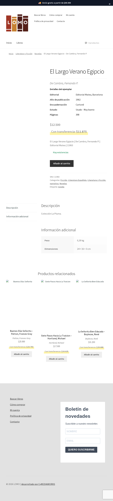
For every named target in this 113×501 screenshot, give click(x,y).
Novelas (38, 53)
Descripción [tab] (12, 207)
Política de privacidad (43, 21)
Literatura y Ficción (24, 53)
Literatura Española (77, 180)
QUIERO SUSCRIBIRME (81, 449)
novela (61, 186)
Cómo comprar (55, 15)
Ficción (63, 180)
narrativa (54, 183)
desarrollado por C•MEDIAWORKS (38, 484)
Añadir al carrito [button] (21, 354)
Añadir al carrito (61, 163)
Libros (19, 42)
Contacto (61, 21)
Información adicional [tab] (17, 216)
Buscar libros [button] (40, 15)
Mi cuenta (70, 15)
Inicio (9, 42)
